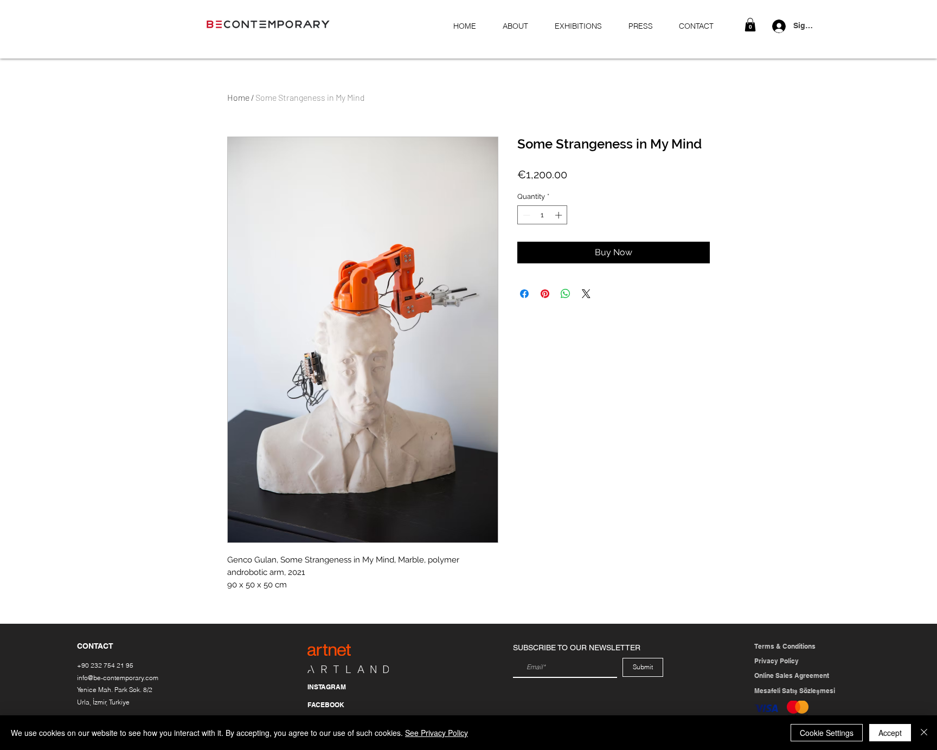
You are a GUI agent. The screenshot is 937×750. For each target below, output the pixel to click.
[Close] (923, 732)
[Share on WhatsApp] (565, 293)
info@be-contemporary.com (117, 678)
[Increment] (559, 215)
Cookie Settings (826, 732)
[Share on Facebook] (524, 293)
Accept (890, 732)
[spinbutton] (542, 215)
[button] (750, 24)
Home (238, 97)
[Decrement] (525, 215)
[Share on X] (586, 293)
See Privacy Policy (436, 732)
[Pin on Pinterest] (544, 293)
